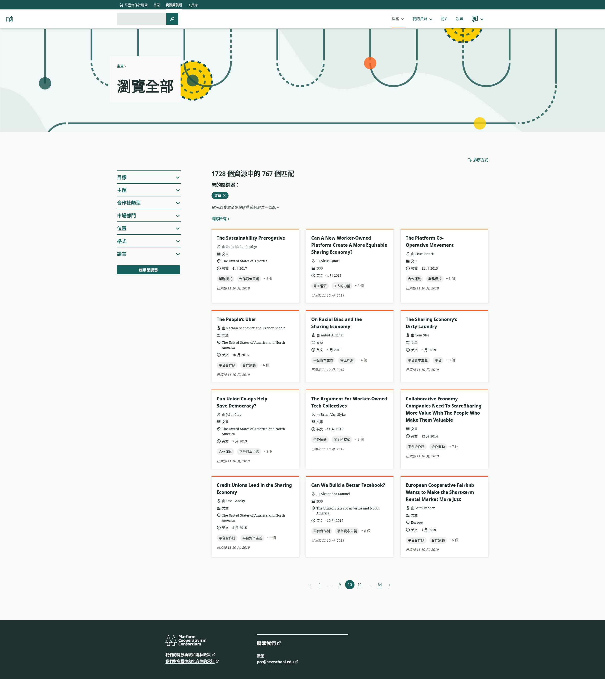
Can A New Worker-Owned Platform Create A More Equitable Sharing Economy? (349, 245)
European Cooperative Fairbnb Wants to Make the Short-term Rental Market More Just (440, 492)
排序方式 (480, 160)
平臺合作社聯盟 (136, 5)
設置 (459, 19)
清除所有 (219, 218)
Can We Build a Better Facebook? (348, 485)
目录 (156, 5)
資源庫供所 (174, 5)
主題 (121, 190)
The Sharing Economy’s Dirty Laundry (431, 323)
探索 (395, 19)
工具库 (193, 5)
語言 (121, 254)
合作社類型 (129, 203)
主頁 (120, 66)
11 (360, 585)
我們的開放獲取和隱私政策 (188, 654)
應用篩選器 (148, 270)
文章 (219, 196)
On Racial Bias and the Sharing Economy (336, 323)
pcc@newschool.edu (275, 661)
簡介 (444, 19)
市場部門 (126, 215)
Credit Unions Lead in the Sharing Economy (254, 489)
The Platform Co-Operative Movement (430, 242)
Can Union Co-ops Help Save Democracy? (242, 402)
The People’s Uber (236, 319)
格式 (121, 241)
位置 (121, 228)
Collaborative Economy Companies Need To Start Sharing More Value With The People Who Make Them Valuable (443, 409)
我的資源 (420, 19)
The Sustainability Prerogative (251, 238)
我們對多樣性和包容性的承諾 (190, 661)
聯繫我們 (266, 643)
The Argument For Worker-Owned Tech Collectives (349, 402)
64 (380, 585)
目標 (121, 177)
